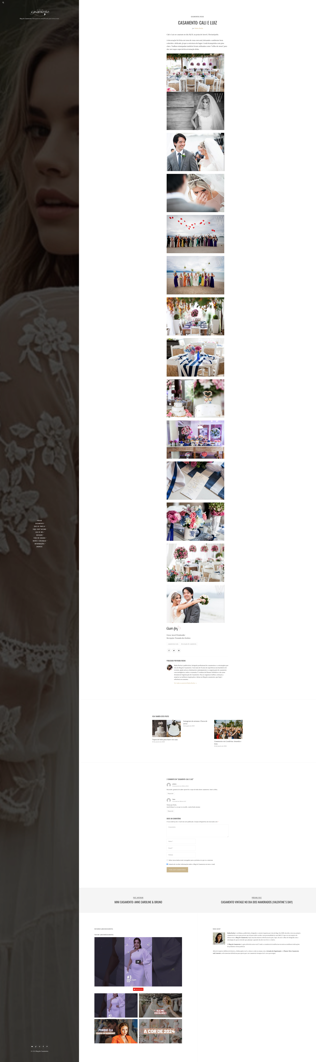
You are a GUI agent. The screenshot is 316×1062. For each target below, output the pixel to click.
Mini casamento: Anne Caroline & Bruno (138, 902)
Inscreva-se (139, 989)
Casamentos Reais (197, 17)
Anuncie (39, 547)
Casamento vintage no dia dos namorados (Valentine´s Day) (256, 902)
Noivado (39, 535)
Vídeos (39, 520)
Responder (170, 793)
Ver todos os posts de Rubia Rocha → (185, 683)
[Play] (138, 962)
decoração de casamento (188, 644)
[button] (116, 1006)
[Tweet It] (174, 650)
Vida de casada (39, 538)
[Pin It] (179, 650)
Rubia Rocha (199, 28)
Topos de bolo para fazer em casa (165, 739)
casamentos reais (173, 644)
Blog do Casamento (42, 1051)
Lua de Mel (39, 532)
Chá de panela (39, 526)
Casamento (39, 523)
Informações (39, 544)
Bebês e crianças (39, 541)
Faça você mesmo (39, 529)
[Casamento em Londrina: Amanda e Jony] (228, 729)
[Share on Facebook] (169, 650)
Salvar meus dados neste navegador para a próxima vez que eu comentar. (191, 860)
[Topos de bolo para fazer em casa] (166, 728)
